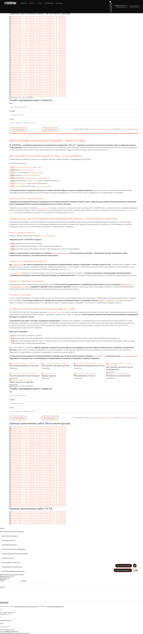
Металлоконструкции (9, 536)
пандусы (21, 167)
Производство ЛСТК (7, 576)
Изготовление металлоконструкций (12, 531)
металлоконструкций (59, 253)
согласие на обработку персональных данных (100, 129)
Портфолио (49, 3)
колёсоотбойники (38, 178)
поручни (29, 167)
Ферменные (15, 172)
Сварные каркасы (8, 558)
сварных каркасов (43, 208)
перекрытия (33, 172)
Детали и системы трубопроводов (13, 549)
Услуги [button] (31, 3)
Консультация (134, 6)
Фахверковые (15, 186)
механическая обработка (47, 236)
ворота (30, 175)
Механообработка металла (11, 562)
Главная (23, 3)
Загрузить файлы (18, 129)
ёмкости (22, 170)
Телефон (12, 111)
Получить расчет (50, 129)
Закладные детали (8, 540)
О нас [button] (40, 3)
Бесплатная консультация (124, 565)
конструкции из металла (56, 312)
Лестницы (14, 167)
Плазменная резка (15, 273)
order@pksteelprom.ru (121, 5)
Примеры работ (5, 578)
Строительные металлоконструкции (14, 554)
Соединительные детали (19, 183)
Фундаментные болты (9, 545)
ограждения (28, 178)
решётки (37, 175)
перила (39, 167)
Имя (10, 103)
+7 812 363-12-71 (99, 356)
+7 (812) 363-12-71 (122, 7)
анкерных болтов (32, 181)
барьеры (47, 178)
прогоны (40, 172)
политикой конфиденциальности (129, 129)
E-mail (11, 119)
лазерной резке (17, 264)
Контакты (59, 3)
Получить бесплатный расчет (123, 570)
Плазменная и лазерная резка (12, 567)
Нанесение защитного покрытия (13, 571)
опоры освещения (42, 186)
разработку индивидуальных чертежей (112, 300)
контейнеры (30, 170)
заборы (24, 175)
